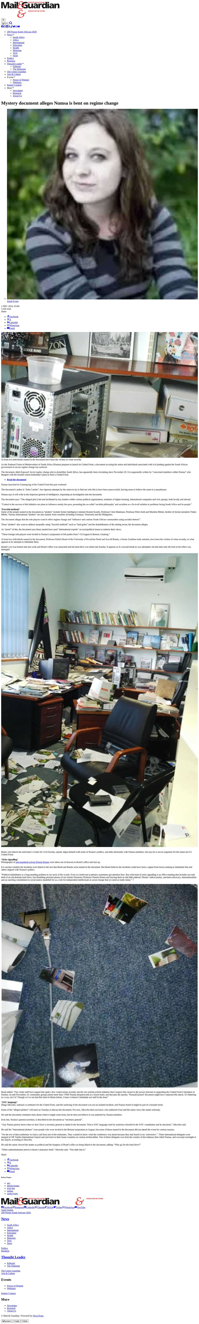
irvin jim (11, 1188)
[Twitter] (14, 27)
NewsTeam (38, 1316)
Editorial (11, 1263)
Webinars (11, 1288)
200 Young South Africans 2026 (16, 1212)
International (13, 1230)
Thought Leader (13, 1257)
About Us (11, 1311)
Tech (9, 1240)
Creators (9, 1210)
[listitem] (7, 1207)
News (5, 1219)
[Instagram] (4, 27)
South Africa (13, 1225)
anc (8, 1183)
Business (5, 1251)
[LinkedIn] (7, 27)
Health (10, 1235)
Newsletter (12, 1305)
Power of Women (15, 1286)
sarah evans (12, 1193)
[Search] (10, 23)
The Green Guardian (10, 1271)
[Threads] (9, 27)
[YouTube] (18, 27)
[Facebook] (2, 27)
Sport (9, 1243)
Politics (4, 1248)
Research (11, 1308)
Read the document (16, 479)
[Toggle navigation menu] (3, 20)
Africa (10, 1227)
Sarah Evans (13, 301)
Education (11, 1233)
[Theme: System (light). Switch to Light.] (5, 23)
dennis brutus (13, 1185)
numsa (10, 1191)
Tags (3, 1210)
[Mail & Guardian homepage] (99, 9)
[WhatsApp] (16, 27)
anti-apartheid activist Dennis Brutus (32, 862)
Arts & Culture (8, 1273)
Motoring (11, 1238)
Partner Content (8, 1293)
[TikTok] (11, 27)
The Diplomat (13, 1266)
